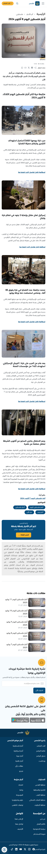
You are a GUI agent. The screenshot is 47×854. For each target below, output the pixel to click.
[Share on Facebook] (32, 68)
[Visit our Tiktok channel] (13, 849)
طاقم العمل (41, 824)
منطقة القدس (40, 785)
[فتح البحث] (17, 3)
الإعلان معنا (19, 819)
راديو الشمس (39, 740)
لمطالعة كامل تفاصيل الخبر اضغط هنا (31, 172)
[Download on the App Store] (37, 720)
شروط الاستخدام (39, 834)
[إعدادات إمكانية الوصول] (4, 849)
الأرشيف (20, 829)
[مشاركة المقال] (36, 68)
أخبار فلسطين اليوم (36, 507)
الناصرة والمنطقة (39, 790)
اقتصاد (20, 785)
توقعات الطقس (17, 805)
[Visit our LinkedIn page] (17, 849)
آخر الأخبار (30, 14)
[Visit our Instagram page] (30, 849)
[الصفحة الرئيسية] (34, 3)
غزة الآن (29, 512)
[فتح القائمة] (43, 3)
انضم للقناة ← (23, 535)
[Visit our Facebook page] (34, 849)
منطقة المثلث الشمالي (37, 800)
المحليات (41, 779)
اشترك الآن (39, 690)
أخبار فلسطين (20, 507)
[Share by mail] (26, 68)
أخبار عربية (19, 756)
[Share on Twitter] (29, 68)
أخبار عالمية (19, 761)
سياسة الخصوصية (39, 829)
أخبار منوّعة (18, 779)
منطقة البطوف (40, 805)
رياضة (21, 790)
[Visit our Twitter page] (26, 849)
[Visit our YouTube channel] (22, 849)
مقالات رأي (19, 766)
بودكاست (42, 761)
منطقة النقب (40, 795)
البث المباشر (6, 3)
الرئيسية (41, 14)
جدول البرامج (40, 756)
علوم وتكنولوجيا (17, 800)
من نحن (42, 819)
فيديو (21, 771)
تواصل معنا (19, 824)
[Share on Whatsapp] (23, 68)
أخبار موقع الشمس (15, 740)
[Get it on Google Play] (20, 720)
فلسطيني (19, 14)
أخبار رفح (40, 512)
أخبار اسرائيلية (18, 751)
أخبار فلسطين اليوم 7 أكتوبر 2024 (32, 498)
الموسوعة (19, 795)
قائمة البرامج (40, 751)
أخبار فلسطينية (18, 746)
